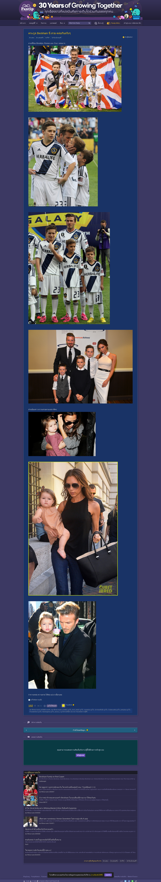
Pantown (44, 876)
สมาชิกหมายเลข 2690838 (32, 834)
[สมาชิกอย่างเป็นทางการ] (73, 705)
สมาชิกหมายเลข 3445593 (32, 813)
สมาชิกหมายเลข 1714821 (59, 710)
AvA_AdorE (76, 710)
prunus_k (58, 711)
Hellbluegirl (42, 781)
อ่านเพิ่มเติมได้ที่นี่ (97, 875)
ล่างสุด (34, 881)
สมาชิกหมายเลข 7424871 (46, 823)
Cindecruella (112, 710)
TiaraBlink (69, 705)
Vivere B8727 (43, 802)
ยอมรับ (108, 875)
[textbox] (79, 23)
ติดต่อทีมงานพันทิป (120, 876)
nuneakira (87, 710)
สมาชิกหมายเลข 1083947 (46, 792)
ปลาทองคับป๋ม (99, 710)
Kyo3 (26, 844)
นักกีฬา (47, 38)
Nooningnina (46, 711)
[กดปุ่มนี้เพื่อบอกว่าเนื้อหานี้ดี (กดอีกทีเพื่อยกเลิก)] (34, 705)
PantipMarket (35, 876)
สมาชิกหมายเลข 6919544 (32, 855)
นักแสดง (31, 38)
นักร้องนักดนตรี (56, 38)
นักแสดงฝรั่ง (39, 38)
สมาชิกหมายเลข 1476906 (38, 710)
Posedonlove (34, 711)
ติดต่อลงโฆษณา (133, 876)
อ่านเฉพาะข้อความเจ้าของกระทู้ (49, 881)
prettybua (123, 710)
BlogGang (26, 876)
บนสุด (27, 881)
